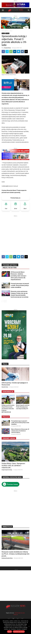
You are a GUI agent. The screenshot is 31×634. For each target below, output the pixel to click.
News (11, 30)
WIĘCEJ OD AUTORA (10, 267)
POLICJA (7, 33)
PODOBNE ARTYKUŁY (10, 265)
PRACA (5, 364)
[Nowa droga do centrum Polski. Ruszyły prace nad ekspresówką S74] (22, 399)
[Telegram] (18, 51)
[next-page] (5, 301)
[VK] (22, 51)
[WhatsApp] (11, 51)
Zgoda (9, 631)
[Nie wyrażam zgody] (29, 626)
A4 (2, 403)
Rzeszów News (7, 47)
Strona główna (5, 30)
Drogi (18, 403)
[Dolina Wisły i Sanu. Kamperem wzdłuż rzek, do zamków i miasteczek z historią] (15, 451)
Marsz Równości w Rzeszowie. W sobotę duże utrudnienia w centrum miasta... (20, 431)
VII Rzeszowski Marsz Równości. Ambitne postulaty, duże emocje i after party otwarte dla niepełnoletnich (18, 275)
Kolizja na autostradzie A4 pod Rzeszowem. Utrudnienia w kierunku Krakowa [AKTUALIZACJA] (8, 409)
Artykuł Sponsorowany (7, 469)
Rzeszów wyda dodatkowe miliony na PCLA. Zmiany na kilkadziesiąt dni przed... (15, 554)
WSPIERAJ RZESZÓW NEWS (12, 477)
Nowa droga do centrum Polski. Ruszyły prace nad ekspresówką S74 (22, 407)
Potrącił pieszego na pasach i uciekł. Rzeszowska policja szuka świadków (20, 285)
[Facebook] (3, 51)
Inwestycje (4, 549)
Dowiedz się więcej (19, 631)
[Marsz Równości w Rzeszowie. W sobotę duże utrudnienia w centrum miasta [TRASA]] (6, 431)
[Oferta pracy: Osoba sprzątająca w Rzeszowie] (15, 374)
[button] (2, 10)
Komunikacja (8, 391)
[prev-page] (3, 301)
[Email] (26, 51)
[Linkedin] (14, 51)
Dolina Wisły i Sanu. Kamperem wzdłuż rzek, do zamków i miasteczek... (13, 466)
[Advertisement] (15, 232)
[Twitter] (7, 51)
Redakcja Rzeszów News (7, 558)
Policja (6, 417)
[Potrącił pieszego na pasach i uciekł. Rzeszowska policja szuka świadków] (6, 285)
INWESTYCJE (7, 527)
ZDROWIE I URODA (9, 438)
